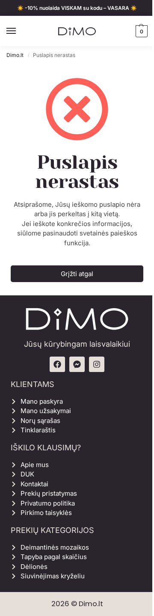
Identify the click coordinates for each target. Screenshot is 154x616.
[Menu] (19, 31)
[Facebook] (57, 364)
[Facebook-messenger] (77, 364)
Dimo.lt (15, 55)
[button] (140, 31)
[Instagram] (96, 364)
